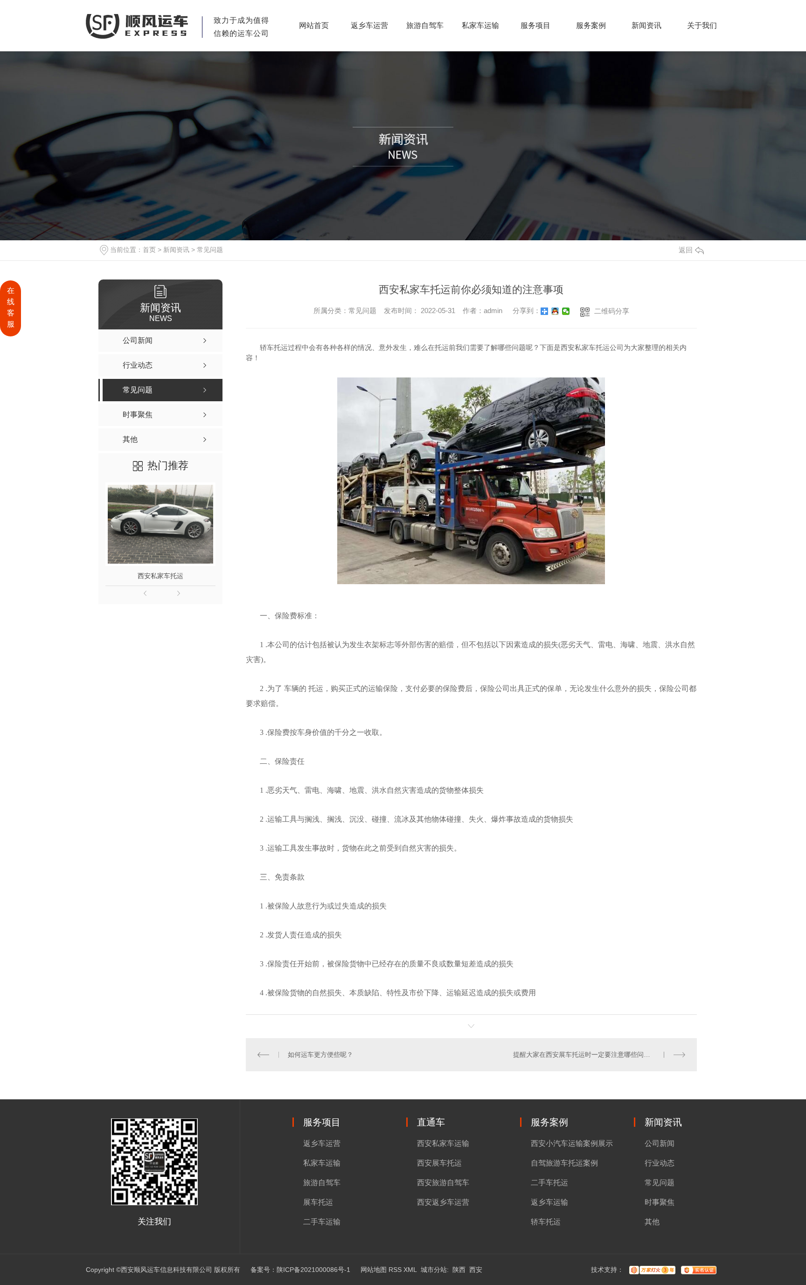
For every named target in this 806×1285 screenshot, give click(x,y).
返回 (686, 250)
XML (410, 1269)
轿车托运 (546, 1222)
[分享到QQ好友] (555, 311)
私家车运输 (480, 25)
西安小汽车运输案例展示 (572, 1143)
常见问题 (210, 249)
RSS (395, 1269)
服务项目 (535, 25)
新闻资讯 (646, 25)
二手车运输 (321, 1222)
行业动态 (659, 1163)
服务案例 (591, 25)
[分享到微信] (566, 311)
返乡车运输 (549, 1202)
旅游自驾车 (425, 25)
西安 (475, 1269)
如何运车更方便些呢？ (320, 1054)
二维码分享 (611, 311)
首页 (149, 249)
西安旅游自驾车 (443, 1183)
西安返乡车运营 (443, 1202)
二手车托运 (549, 1183)
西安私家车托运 (160, 576)
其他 (652, 1222)
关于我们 (702, 25)
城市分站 (434, 1269)
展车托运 (318, 1202)
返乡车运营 (369, 25)
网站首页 (314, 25)
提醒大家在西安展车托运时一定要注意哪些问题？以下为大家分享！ (599, 1054)
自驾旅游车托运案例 (564, 1163)
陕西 (459, 1269)
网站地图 (374, 1269)
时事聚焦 (659, 1202)
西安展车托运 (439, 1163)
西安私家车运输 (443, 1143)
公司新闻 (659, 1143)
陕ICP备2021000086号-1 (313, 1269)
